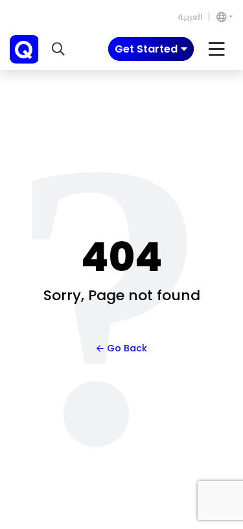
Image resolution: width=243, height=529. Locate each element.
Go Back (127, 348)
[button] (58, 49)
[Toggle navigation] (216, 49)
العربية (190, 16)
